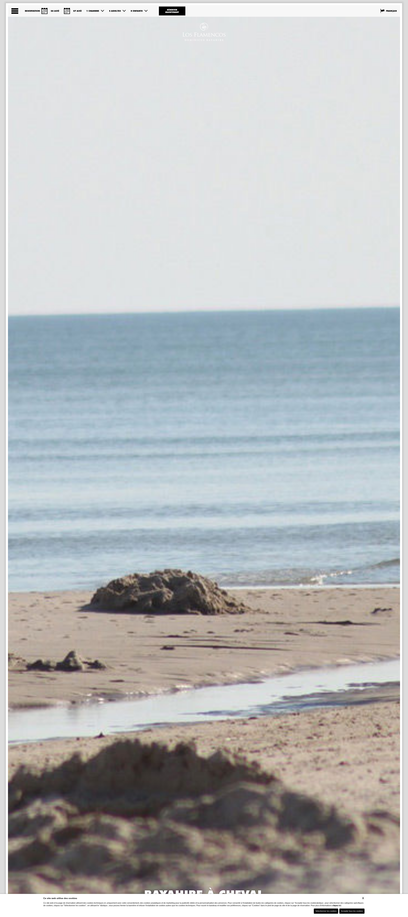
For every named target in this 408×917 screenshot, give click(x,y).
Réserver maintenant (172, 11)
